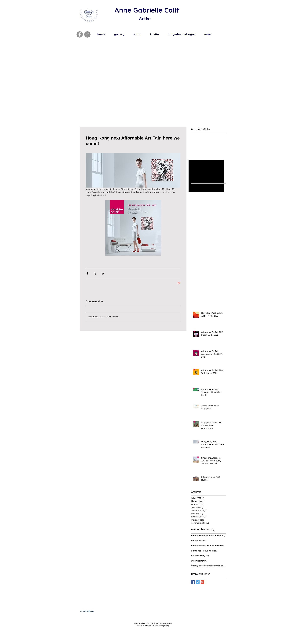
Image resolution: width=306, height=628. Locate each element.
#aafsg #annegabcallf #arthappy (208, 536)
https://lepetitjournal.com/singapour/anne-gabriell (208, 566)
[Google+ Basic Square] (202, 582)
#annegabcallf (198, 541)
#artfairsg (196, 551)
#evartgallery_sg (200, 556)
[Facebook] (79, 34)
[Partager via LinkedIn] (102, 273)
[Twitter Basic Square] (198, 582)
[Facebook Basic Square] (193, 582)
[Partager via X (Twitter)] (95, 273)
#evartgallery (210, 551)
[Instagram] (87, 34)
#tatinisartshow (199, 561)
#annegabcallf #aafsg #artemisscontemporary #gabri (208, 546)
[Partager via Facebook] (87, 273)
